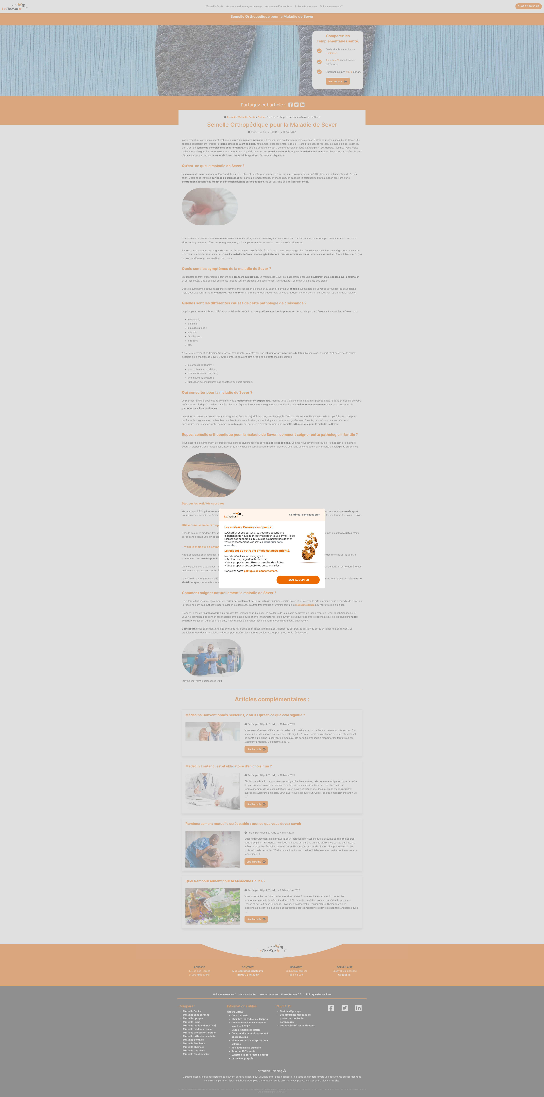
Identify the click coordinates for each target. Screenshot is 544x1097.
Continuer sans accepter (304, 514)
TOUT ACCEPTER (298, 579)
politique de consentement (260, 570)
